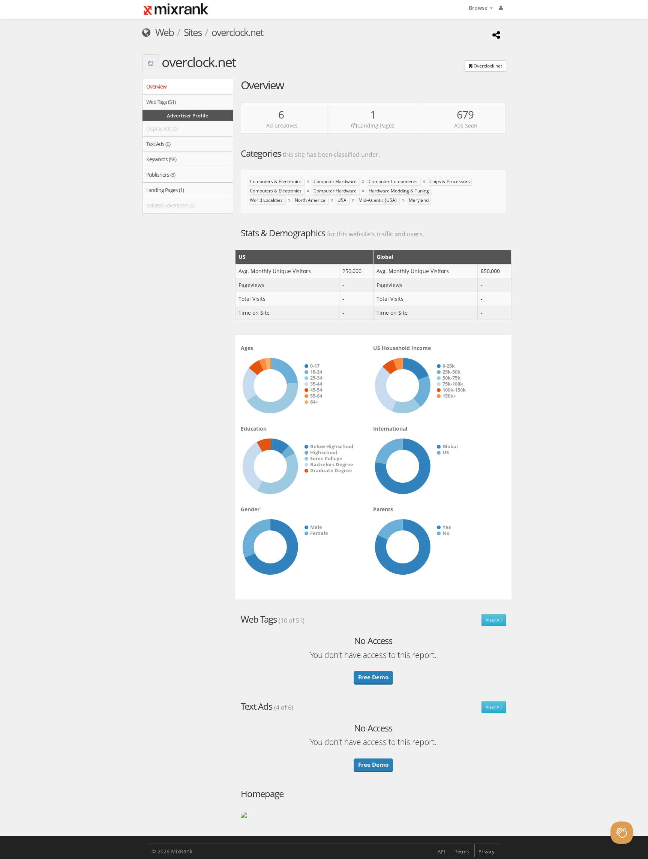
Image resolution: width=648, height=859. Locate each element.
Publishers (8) (160, 174)
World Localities (267, 200)
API (441, 851)
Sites (192, 32)
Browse (479, 7)
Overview (156, 86)
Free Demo (373, 677)
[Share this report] (495, 34)
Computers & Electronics (276, 181)
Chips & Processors (449, 181)
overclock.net (237, 32)
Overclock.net (487, 66)
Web (163, 32)
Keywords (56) (161, 159)
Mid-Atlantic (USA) (378, 200)
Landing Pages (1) (165, 190)
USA (343, 200)
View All (494, 620)
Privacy (486, 851)
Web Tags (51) (161, 101)
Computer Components (393, 181)
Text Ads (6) (158, 143)
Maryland (419, 200)
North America (311, 200)
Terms (462, 851)
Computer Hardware (336, 181)
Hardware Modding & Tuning (399, 191)
